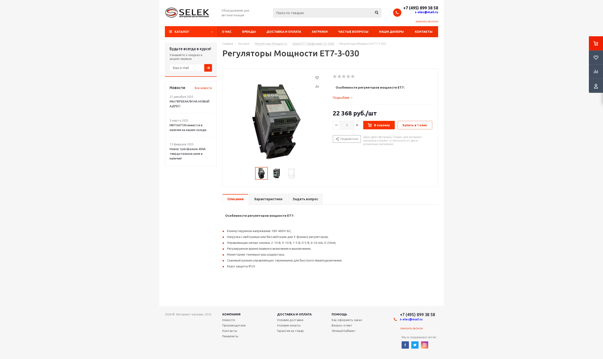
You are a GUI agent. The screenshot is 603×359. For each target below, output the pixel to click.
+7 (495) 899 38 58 (420, 8)
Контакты (423, 31)
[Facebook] (405, 345)
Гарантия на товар (290, 330)
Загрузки (320, 31)
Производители (234, 325)
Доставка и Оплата (294, 314)
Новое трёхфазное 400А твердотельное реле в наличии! (188, 153)
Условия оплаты (289, 325)
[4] (348, 76)
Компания (231, 314)
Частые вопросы (353, 31)
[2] (339, 76)
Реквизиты (230, 336)
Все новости (203, 88)
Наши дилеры (391, 31)
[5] (353, 76)
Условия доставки (290, 320)
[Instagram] (424, 345)
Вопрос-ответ (342, 325)
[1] (335, 76)
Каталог (182, 31)
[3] (344, 76)
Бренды (249, 31)
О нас (227, 31)
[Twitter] (415, 345)
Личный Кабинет (344, 330)
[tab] (343, 97)
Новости (228, 320)
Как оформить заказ (347, 320)
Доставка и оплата (283, 31)
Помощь (339, 314)
